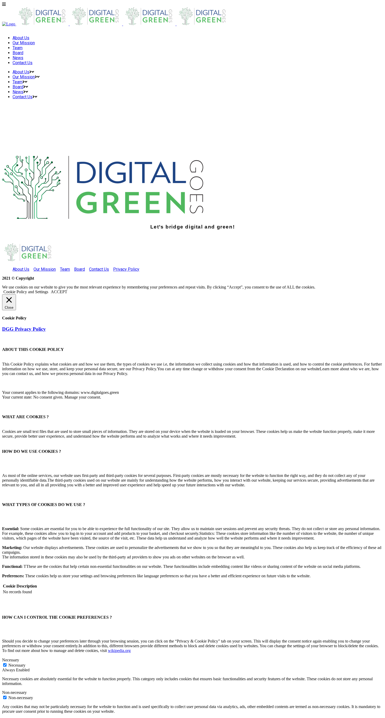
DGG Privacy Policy (24, 329)
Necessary (16, 665)
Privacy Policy (126, 269)
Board (79, 269)
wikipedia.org (119, 650)
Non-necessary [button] (14, 692)
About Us (21, 269)
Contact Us (99, 269)
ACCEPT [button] (59, 292)
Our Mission (45, 269)
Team (65, 269)
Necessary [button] (10, 660)
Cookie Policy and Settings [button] (25, 292)
